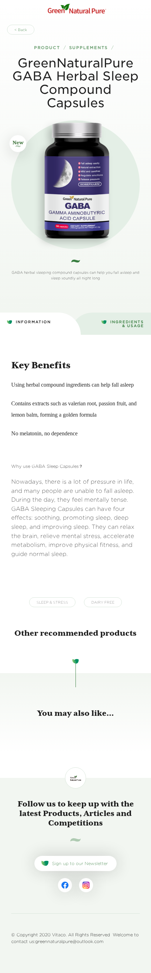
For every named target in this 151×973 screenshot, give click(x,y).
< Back (20, 30)
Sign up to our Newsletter (80, 863)
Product (47, 47)
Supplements (88, 47)
